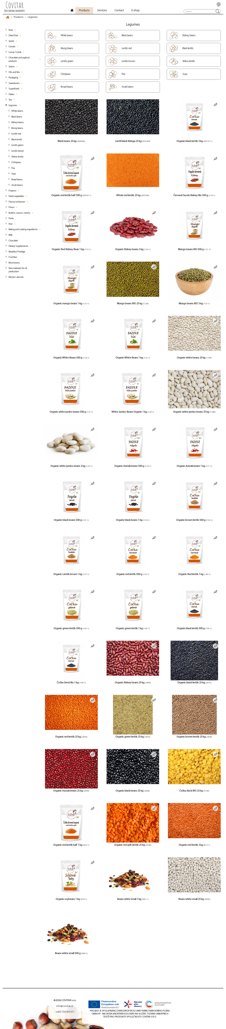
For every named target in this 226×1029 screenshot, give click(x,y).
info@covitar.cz (64, 1006)
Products (18, 17)
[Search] (218, 11)
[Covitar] (72, 11)
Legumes (33, 17)
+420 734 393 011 (64, 1012)
